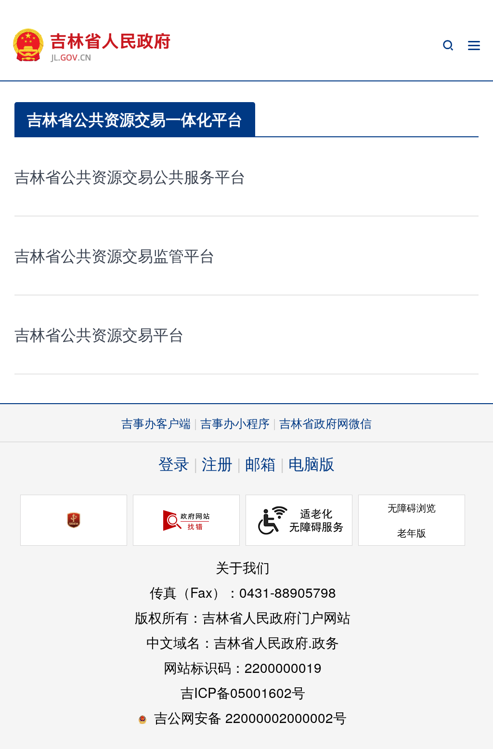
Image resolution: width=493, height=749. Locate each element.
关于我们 (243, 567)
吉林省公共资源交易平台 (99, 334)
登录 (173, 463)
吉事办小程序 (235, 422)
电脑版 (311, 463)
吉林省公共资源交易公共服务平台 (130, 176)
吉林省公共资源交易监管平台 (114, 255)
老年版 (411, 532)
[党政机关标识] (74, 520)
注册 (217, 463)
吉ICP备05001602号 (243, 692)
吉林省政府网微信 (325, 422)
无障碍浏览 (412, 507)
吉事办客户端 (156, 422)
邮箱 (260, 463)
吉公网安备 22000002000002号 (250, 717)
